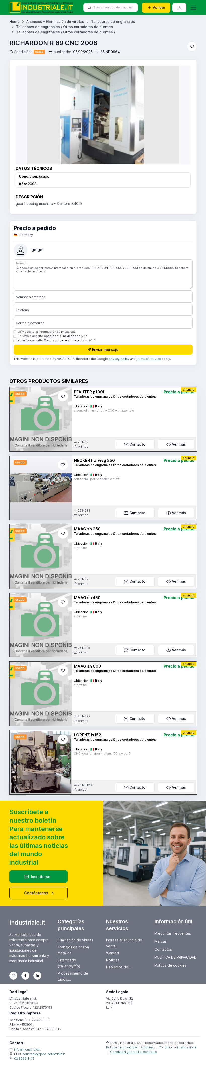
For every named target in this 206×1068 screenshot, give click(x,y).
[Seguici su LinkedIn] (37, 976)
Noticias (112, 960)
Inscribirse (40, 876)
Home (14, 21)
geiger (37, 249)
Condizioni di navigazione (62, 336)
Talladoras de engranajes (113, 21)
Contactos (163, 949)
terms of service (148, 359)
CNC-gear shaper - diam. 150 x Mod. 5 (102, 753)
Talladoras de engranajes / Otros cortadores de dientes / (65, 32)
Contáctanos (36, 892)
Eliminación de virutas (75, 940)
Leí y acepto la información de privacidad (47, 331)
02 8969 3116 (24, 1058)
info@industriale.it (27, 1049)
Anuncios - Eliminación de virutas (55, 21)
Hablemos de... (118, 967)
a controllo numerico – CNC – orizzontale (104, 410)
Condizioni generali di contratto (66, 340)
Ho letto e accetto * (52, 336)
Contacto (137, 444)
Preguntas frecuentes (172, 933)
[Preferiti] (192, 46)
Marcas (160, 941)
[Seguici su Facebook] (25, 976)
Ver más (179, 444)
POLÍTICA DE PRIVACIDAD (175, 957)
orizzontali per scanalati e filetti (97, 479)
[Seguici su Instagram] (13, 976)
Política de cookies (170, 965)
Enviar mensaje (105, 349)
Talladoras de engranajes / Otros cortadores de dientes (64, 27)
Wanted (112, 953)
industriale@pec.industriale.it (43, 1054)
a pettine (80, 548)
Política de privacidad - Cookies (130, 1047)
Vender (159, 7)
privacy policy (119, 359)
